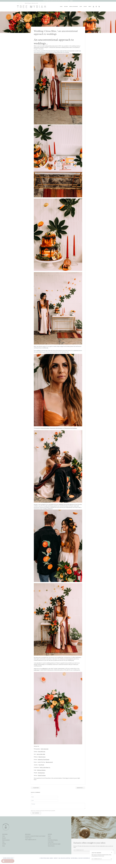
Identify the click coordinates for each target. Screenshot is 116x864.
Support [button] (50, 834)
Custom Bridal (50, 842)
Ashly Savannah (45, 749)
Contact (49, 838)
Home (3, 836)
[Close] (112, 852)
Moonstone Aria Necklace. (71, 428)
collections (44, 668)
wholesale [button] (28, 834)
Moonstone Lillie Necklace (56, 428)
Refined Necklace (45, 428)
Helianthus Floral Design (43, 759)
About (3, 845)
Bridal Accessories (6, 840)
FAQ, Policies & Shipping (53, 840)
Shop (3, 842)
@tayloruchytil (49, 762)
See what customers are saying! (54, 843)
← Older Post (35, 787)
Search (49, 836)
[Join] (110, 859)
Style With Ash (41, 751)
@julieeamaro (41, 772)
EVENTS (4, 843)
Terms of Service (51, 845)
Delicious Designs (41, 770)
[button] (61, 6)
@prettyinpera (41, 756)
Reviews (4, 838)
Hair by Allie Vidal (41, 754)
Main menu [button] (5, 834)
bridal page (36, 670)
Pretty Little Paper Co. (45, 767)
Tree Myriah (41, 764)
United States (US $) (8, 858)
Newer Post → (80, 787)
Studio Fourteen (42, 775)
